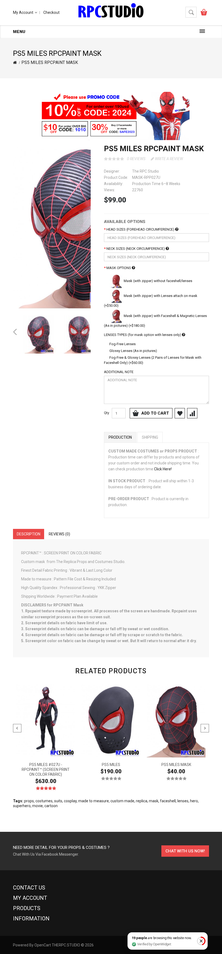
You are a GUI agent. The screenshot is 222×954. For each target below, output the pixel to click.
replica (141, 801)
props (29, 801)
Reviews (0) (59, 534)
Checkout (51, 12)
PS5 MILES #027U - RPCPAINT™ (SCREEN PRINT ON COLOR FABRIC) (46, 769)
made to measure (93, 801)
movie (37, 806)
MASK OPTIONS (119, 268)
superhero (22, 806)
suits (58, 801)
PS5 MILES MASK (176, 764)
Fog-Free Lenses (122, 344)
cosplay (70, 801)
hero (194, 801)
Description (28, 534)
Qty (106, 413)
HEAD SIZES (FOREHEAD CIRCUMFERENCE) (140, 229)
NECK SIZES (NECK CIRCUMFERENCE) (136, 249)
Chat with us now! (185, 851)
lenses (182, 801)
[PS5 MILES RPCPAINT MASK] (79, 227)
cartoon (51, 806)
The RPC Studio (145, 171)
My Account (23, 12)
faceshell (168, 801)
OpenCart (42, 945)
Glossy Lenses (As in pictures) (133, 351)
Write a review (168, 159)
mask (153, 801)
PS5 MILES (111, 764)
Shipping (150, 437)
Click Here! (163, 469)
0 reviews (136, 159)
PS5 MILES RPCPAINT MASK (49, 62)
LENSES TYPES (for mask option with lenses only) (143, 335)
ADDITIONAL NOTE (118, 372)
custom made (122, 801)
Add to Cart (155, 413)
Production (120, 437)
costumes (44, 801)
